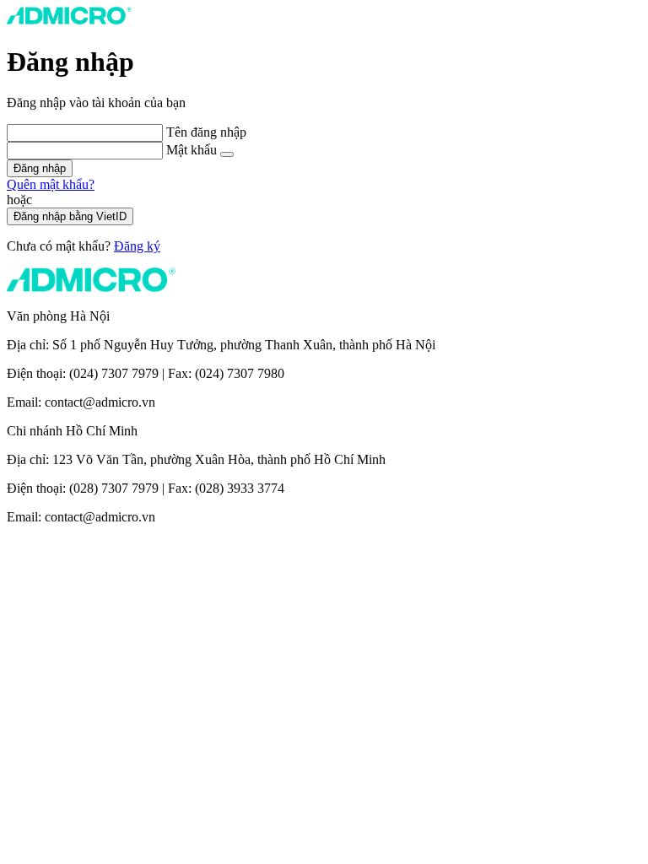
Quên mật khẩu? (50, 184)
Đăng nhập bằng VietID (70, 216)
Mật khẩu (193, 150)
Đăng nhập (40, 168)
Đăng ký (137, 246)
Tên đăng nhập (206, 132)
